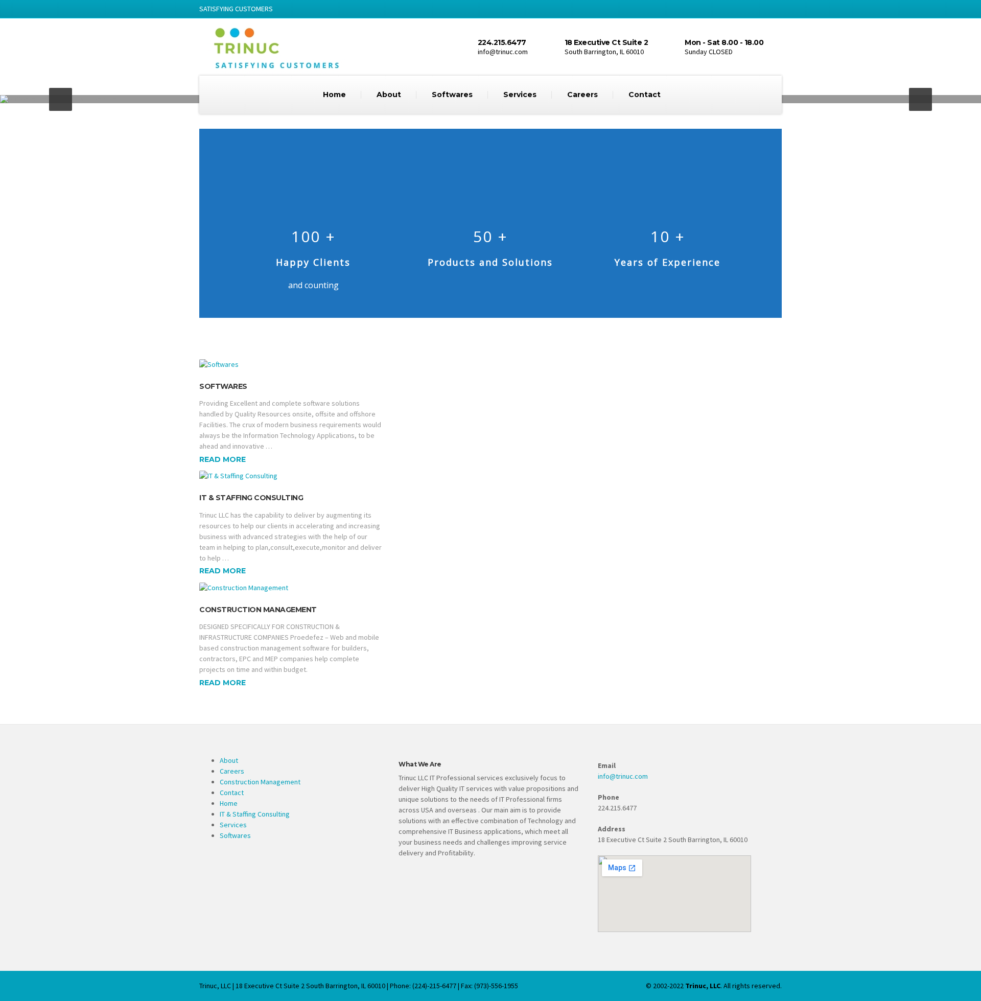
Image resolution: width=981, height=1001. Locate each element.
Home (334, 94)
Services (519, 94)
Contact (644, 94)
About (389, 94)
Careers (582, 94)
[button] (60, 99)
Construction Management (258, 609)
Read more (222, 459)
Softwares (452, 94)
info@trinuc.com (623, 776)
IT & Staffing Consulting (251, 497)
